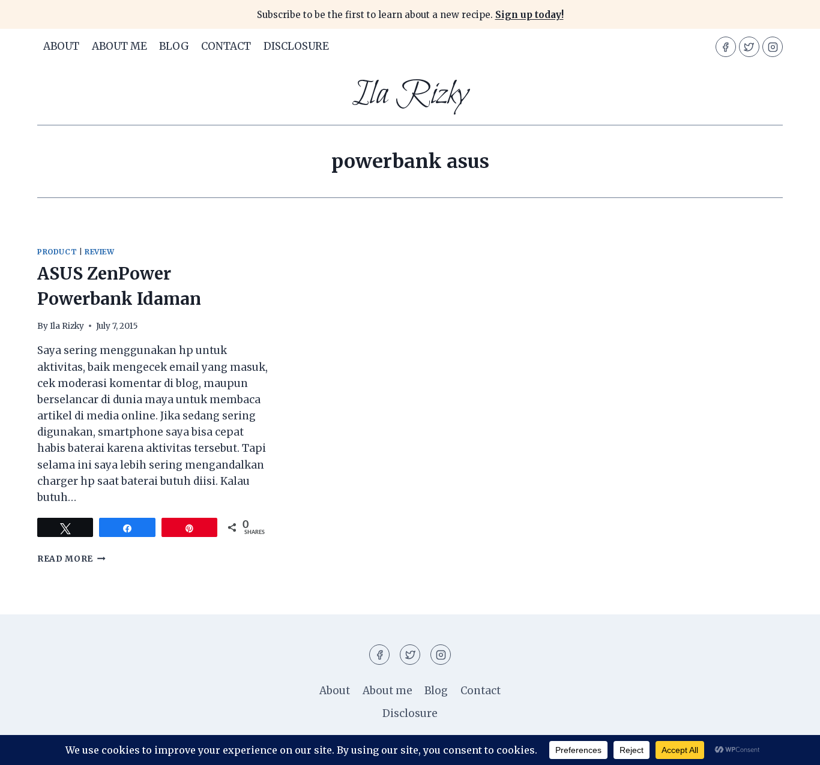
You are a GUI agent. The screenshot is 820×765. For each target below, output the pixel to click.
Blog (174, 46)
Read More (71, 559)
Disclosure (296, 46)
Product (57, 251)
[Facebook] (726, 47)
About (61, 46)
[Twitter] (749, 47)
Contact (226, 46)
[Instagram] (772, 47)
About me (119, 46)
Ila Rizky (67, 326)
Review (100, 251)
